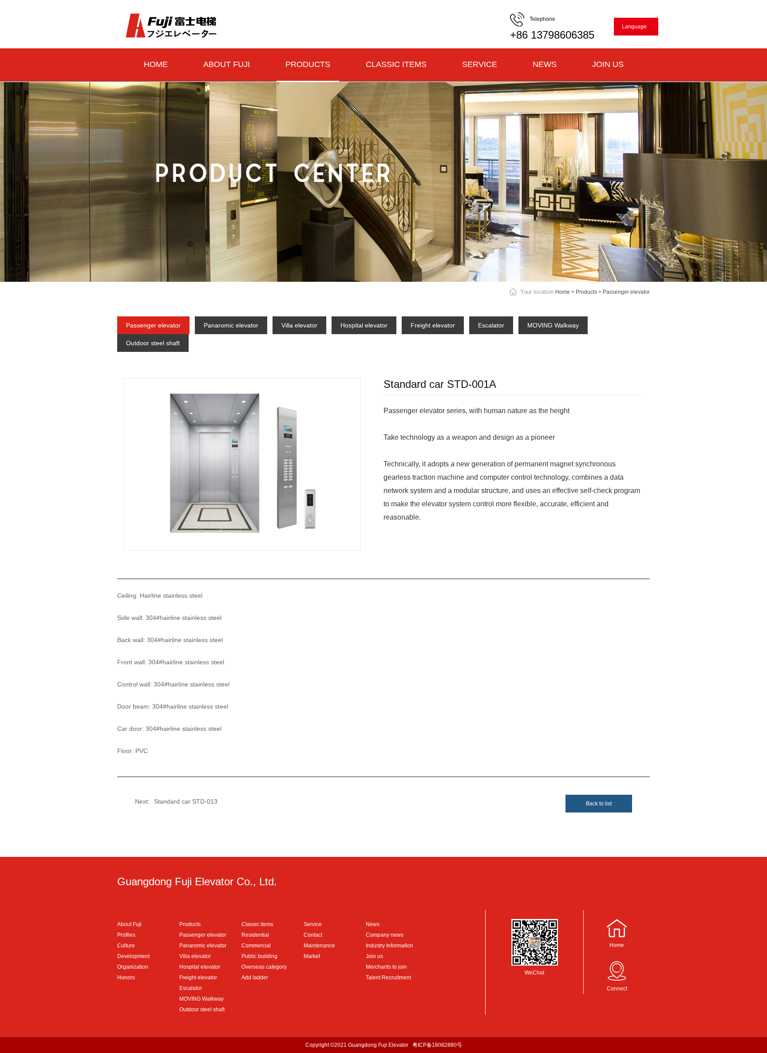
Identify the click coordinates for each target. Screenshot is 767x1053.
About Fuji (226, 64)
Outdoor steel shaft (153, 343)
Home (156, 64)
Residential (255, 935)
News (545, 64)
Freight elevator (433, 325)
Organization (132, 967)
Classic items (396, 64)
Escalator (491, 325)
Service (479, 64)
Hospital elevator (363, 325)
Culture (126, 946)
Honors (126, 977)
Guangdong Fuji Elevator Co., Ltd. (197, 881)
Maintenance (319, 946)
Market (312, 956)
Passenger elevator (626, 292)
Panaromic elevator (231, 325)
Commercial (256, 946)
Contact (313, 935)
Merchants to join (386, 967)
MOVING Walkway (553, 325)
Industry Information (389, 946)
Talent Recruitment (388, 977)
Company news (384, 935)
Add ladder (254, 977)
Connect (617, 989)
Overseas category (264, 967)
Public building (259, 956)
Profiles (126, 935)
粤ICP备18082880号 (437, 1045)
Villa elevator (299, 325)
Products (307, 64)
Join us (608, 64)
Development (133, 956)
